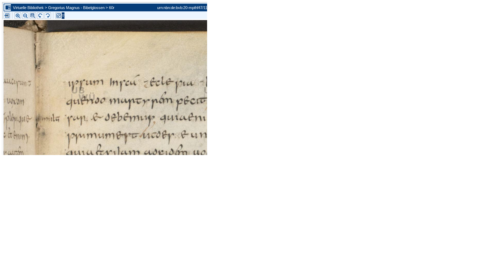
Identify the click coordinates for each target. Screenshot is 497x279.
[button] (33, 15)
